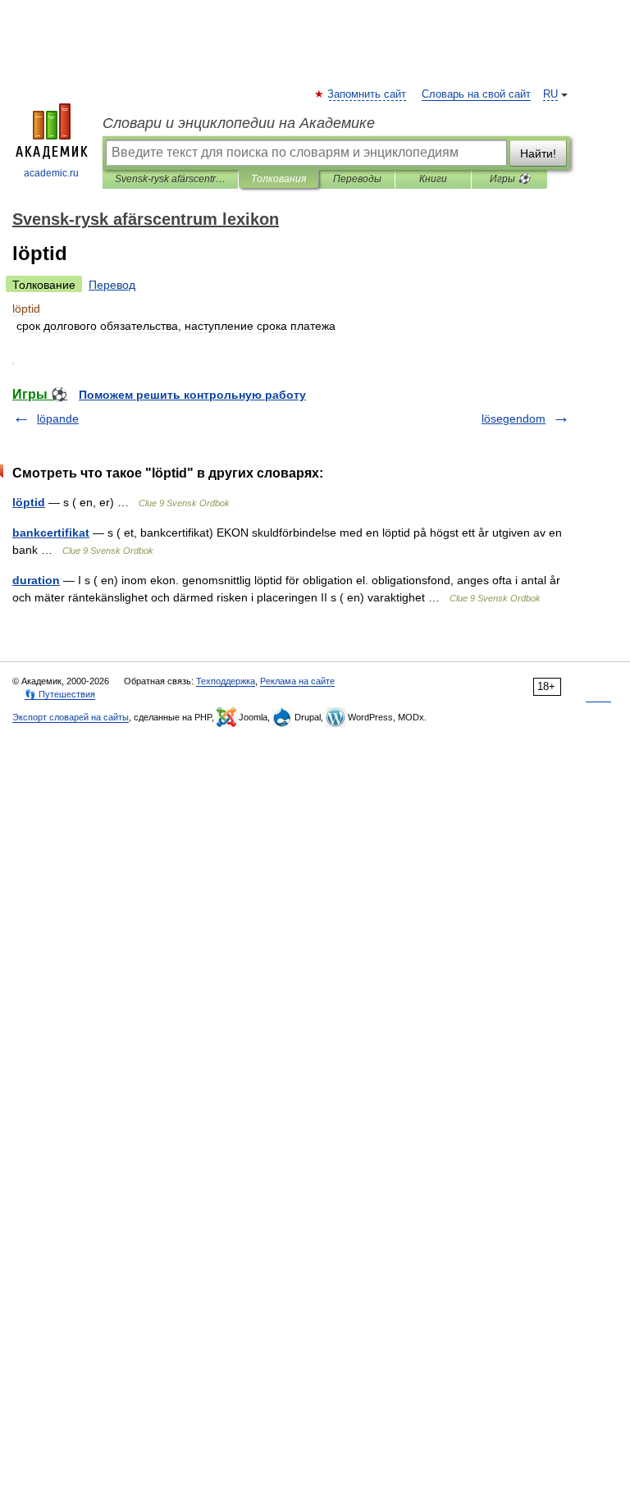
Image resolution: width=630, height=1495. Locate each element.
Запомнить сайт (367, 94)
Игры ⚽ (510, 179)
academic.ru (51, 173)
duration (36, 580)
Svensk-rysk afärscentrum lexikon (170, 179)
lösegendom (514, 418)
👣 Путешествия (60, 694)
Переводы (357, 179)
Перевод (112, 284)
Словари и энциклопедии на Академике (239, 123)
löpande (58, 418)
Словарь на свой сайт (476, 94)
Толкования (278, 179)
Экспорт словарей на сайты (70, 717)
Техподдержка (225, 681)
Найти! (538, 153)
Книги (433, 179)
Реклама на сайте (297, 681)
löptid (28, 502)
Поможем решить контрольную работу (192, 394)
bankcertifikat (50, 532)
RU (550, 94)
